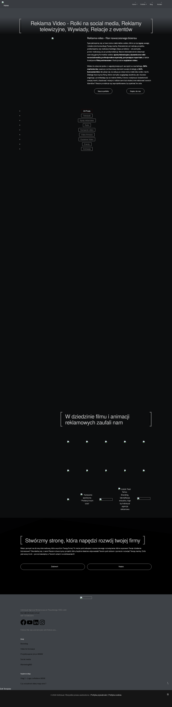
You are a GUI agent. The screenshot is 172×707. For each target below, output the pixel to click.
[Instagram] (42, 622)
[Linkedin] (36, 622)
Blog (151, 4)
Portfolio (142, 4)
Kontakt (159, 4)
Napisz (121, 566)
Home (134, 4)
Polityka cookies (114, 695)
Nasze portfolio (103, 91)
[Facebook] (23, 622)
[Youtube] (30, 622)
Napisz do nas (135, 91)
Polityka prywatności (99, 695)
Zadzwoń (54, 566)
